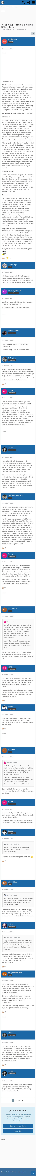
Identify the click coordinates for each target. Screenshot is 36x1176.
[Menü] (33, 2)
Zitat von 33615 (11, 895)
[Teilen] (33, 33)
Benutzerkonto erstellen (18, 1126)
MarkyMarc (7, 30)
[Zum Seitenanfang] (33, 1173)
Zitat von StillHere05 (13, 844)
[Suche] (23, 2)
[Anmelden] (28, 2)
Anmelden (18, 1131)
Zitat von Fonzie (11, 622)
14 (19, 1100)
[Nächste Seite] (22, 1100)
